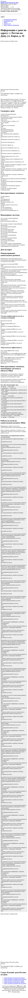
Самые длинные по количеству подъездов (15, 983)
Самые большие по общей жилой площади (15, 979)
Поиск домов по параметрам (11, 25)
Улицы (5, 22)
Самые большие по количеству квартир (14, 977)
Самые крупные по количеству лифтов (14, 982)
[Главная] (3, 1)
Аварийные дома (8, 21)
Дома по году (7, 23)
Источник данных (16, 991)
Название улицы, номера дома (9, 11)
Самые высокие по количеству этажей (14, 980)
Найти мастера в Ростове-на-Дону (10, 89)
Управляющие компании (10, 19)
